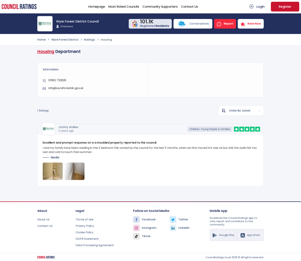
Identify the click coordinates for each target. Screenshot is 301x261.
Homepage (96, 7)
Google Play (226, 235)
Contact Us (189, 7)
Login (260, 6)
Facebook (149, 219)
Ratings (89, 40)
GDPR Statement (87, 239)
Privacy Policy (85, 226)
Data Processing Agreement (95, 245)
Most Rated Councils (123, 7)
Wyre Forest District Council (77, 21)
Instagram (149, 228)
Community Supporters (159, 7)
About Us (43, 219)
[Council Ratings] (46, 257)
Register (285, 6)
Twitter (183, 219)
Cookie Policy (84, 232)
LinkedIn (184, 228)
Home (41, 40)
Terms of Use (84, 219)
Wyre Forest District (65, 40)
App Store (253, 235)
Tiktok (146, 236)
